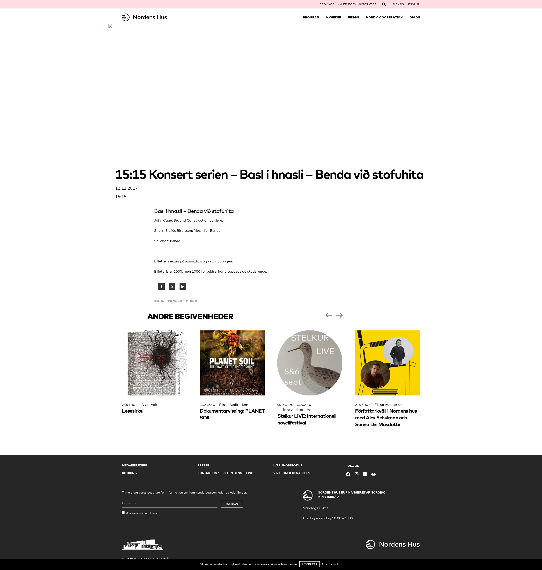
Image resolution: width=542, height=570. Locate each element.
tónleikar (176, 300)
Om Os (414, 17)
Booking (129, 473)
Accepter (309, 564)
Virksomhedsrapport (292, 473)
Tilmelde (231, 503)
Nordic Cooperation (384, 17)
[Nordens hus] (159, 17)
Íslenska (398, 4)
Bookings (327, 4)
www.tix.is (193, 261)
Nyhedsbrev (346, 4)
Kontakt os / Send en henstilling (225, 473)
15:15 (160, 300)
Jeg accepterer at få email (142, 513)
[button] (328, 315)
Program (311, 17)
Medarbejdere (134, 465)
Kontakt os (367, 4)
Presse (203, 465)
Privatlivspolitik (332, 564)
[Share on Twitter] (172, 286)
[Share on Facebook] (161, 286)
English (414, 4)
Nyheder (333, 17)
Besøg (353, 17)
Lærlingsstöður (288, 465)
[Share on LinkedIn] (183, 286)
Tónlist (193, 300)
